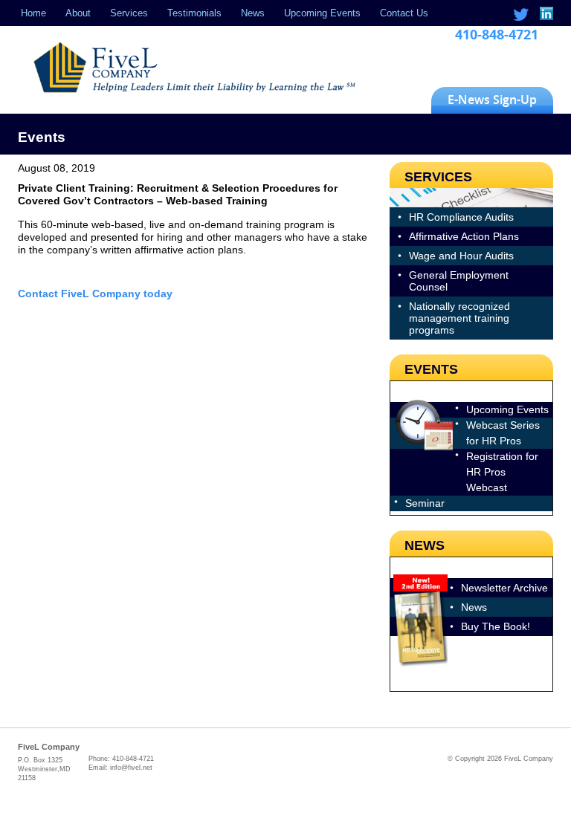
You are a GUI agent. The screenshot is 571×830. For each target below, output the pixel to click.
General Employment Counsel (459, 281)
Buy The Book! (495, 626)
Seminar (425, 503)
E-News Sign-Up (492, 99)
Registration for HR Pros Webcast (502, 471)
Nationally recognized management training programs (459, 318)
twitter (521, 14)
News (253, 13)
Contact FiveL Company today (95, 293)
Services (129, 13)
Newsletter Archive (504, 588)
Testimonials (194, 13)
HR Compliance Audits (461, 217)
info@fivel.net (131, 767)
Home (33, 13)
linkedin (545, 14)
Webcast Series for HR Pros (503, 433)
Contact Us (404, 13)
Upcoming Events (322, 13)
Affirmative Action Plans (464, 236)
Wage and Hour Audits (461, 256)
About (78, 13)
